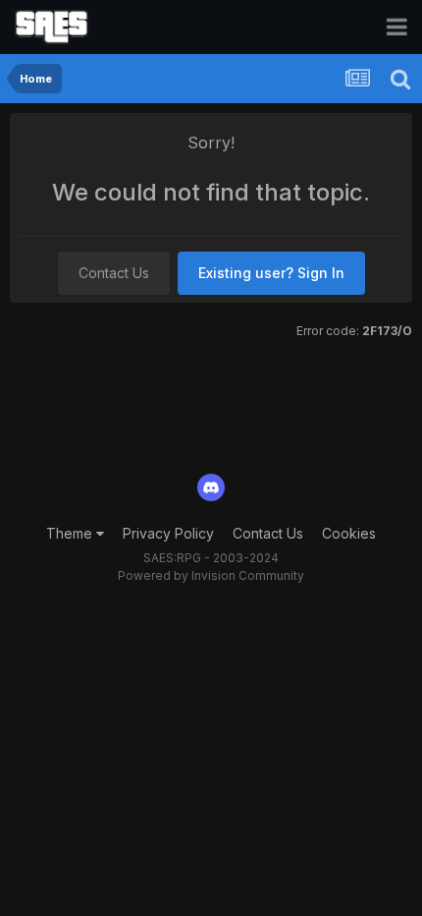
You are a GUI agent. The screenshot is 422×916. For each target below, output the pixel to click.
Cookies (349, 533)
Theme (71, 533)
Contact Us (114, 272)
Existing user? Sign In (271, 272)
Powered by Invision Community (211, 575)
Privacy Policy (168, 533)
